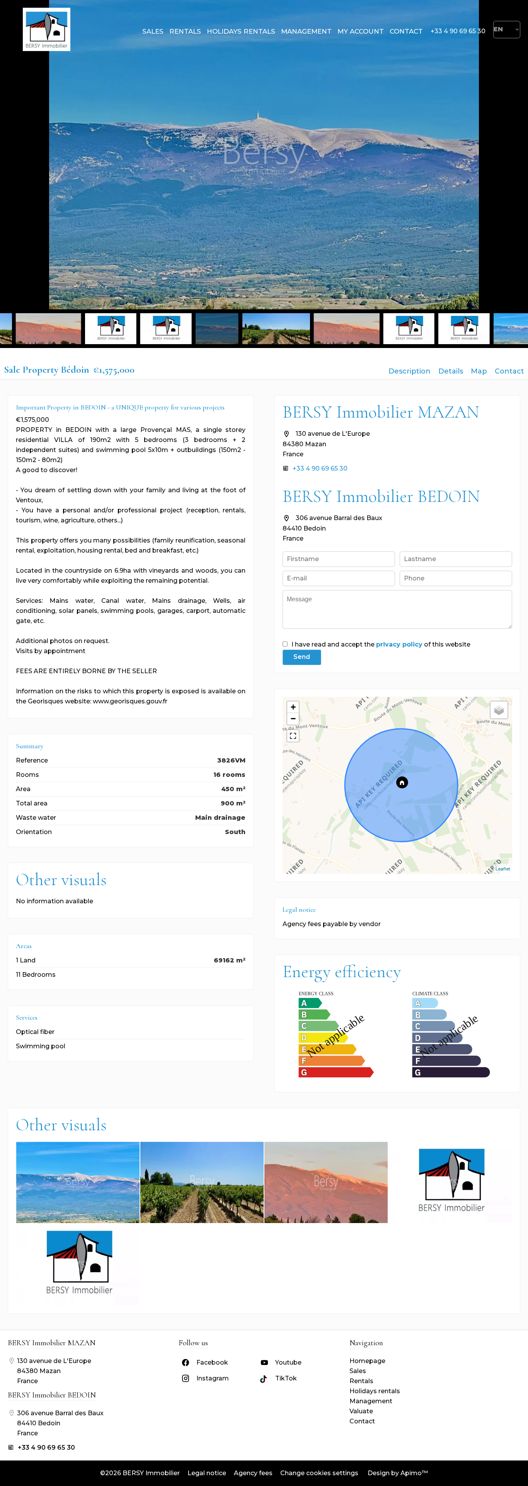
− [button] (293, 718)
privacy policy (399, 644)
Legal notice (206, 1473)
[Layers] (499, 709)
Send (301, 656)
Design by (397, 1473)
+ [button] (293, 707)
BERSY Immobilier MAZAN (381, 412)
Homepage (46, 29)
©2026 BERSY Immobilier (140, 1473)
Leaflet (503, 869)
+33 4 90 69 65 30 (458, 31)
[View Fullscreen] (293, 736)
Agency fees (253, 1473)
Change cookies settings (319, 1473)
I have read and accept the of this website (380, 644)
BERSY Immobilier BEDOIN (381, 496)
